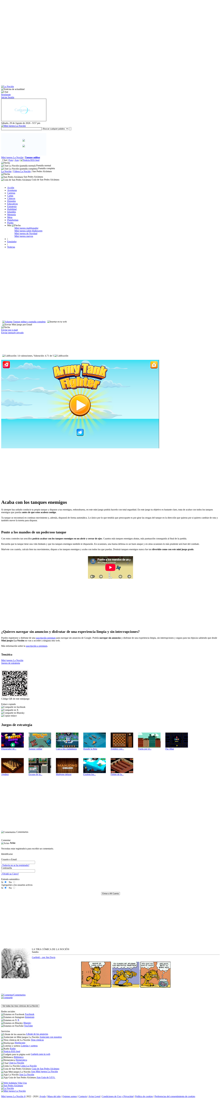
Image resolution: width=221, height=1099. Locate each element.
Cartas (10, 195)
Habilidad (12, 209)
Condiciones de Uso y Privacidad (118, 1096)
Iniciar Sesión (7, 97)
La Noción (6, 171)
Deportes (11, 201)
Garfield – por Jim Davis (43, 957)
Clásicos (11, 198)
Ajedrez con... (117, 749)
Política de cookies (144, 1096)
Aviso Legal (94, 1096)
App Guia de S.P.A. (45, 1077)
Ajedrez (5, 774)
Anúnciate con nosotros (50, 1037)
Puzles (10, 222)
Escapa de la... (35, 774)
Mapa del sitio (54, 1096)
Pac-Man (169, 749)
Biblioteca (18, 1057)
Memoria (11, 214)
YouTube (28, 1025)
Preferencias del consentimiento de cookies (175, 1096)
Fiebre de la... (117, 774)
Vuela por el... (144, 749)
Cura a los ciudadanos (66, 749)
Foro (11, 160)
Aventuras (12, 190)
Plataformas (12, 220)
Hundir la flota (90, 749)
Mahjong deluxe (63, 774)
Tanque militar (35, 749)
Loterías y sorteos (29, 1045)
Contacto (82, 1096)
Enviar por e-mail (9, 330)
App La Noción (26, 1074)
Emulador (12, 241)
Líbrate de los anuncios (37, 1034)
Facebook (29, 1014)
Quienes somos (69, 1096)
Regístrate (6, 94)
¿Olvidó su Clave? (10, 874)
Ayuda (42, 1096)
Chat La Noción (16, 1063)
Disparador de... (8, 749)
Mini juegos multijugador (26, 228)
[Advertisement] (91, 22)
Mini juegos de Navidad (25, 233)
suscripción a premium (36, 646)
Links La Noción (28, 1066)
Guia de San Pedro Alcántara (45, 1068)
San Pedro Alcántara (42, 171)
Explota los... (89, 774)
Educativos (12, 203)
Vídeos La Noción (22, 171)
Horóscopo (20, 1042)
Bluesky (27, 1023)
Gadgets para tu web (40, 1054)
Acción (10, 187)
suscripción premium (46, 638)
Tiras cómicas (37, 1040)
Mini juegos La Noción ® (13, 1096)
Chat (4, 160)
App (17, 160)
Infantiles (11, 212)
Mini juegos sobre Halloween (28, 230)
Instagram (29, 1017)
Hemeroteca (21, 1060)
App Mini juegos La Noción (44, 1071)
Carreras (11, 193)
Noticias (11, 247)
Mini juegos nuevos (23, 236)
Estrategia (12, 206)
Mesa (9, 217)
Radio (13, 1048)
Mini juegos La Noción (12, 157)
